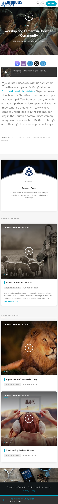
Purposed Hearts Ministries (18, 91)
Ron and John (29, 188)
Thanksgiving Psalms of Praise (20, 450)
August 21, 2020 (30, 288)
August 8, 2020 (30, 385)
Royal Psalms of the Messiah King (21, 379)
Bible (29, 26)
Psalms (4, 140)
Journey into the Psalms (17, 228)
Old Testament (17, 138)
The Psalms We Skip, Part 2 (22, 499)
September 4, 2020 (36, 41)
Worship (46, 138)
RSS (51, 3)
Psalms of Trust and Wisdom (19, 282)
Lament (28, 138)
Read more (11, 301)
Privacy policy (29, 490)
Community (37, 138)
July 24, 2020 (29, 456)
